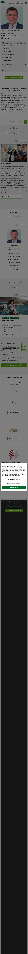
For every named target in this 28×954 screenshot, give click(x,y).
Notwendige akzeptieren (14, 483)
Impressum (17, 475)
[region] (14, 477)
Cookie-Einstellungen (14, 479)
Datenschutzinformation (8, 475)
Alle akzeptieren (14, 487)
